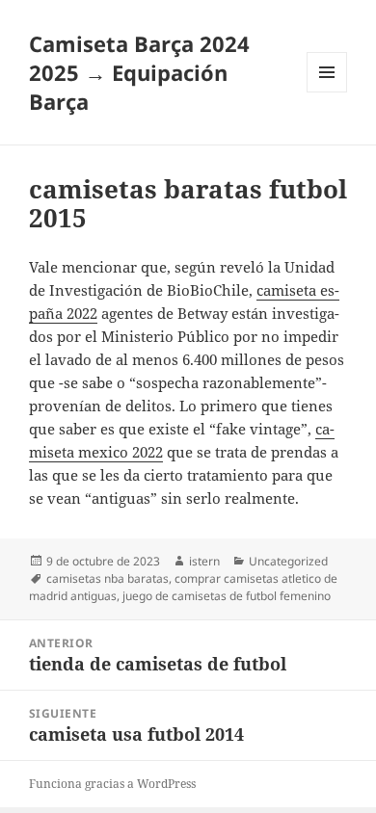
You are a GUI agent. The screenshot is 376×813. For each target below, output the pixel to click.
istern (204, 561)
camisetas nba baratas (107, 578)
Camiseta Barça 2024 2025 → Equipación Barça (139, 72)
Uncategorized (288, 561)
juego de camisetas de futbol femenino (226, 596)
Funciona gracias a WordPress (112, 783)
